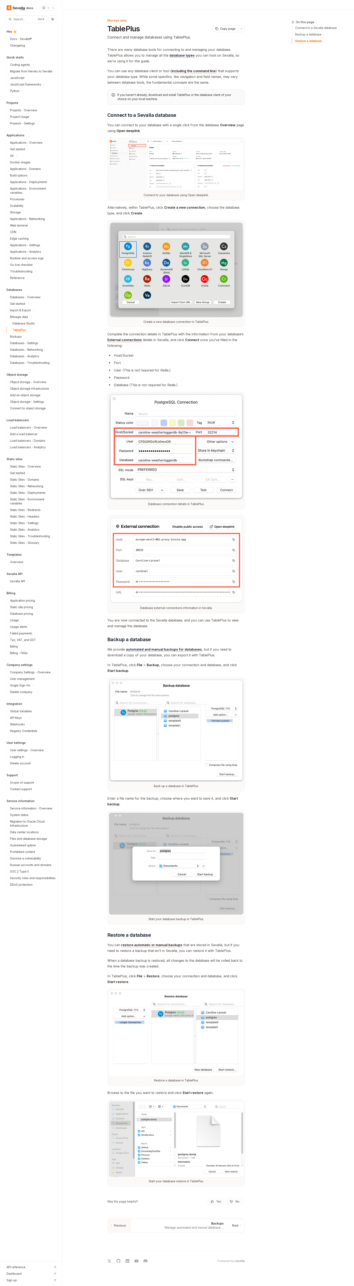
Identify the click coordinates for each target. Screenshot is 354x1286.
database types (182, 55)
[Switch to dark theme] (53, 8)
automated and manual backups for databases (164, 649)
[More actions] (241, 28)
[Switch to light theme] (49, 8)
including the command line (193, 71)
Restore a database (308, 41)
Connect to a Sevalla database (316, 28)
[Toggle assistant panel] (52, 19)
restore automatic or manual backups (151, 945)
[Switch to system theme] (44, 8)
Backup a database (308, 34)
